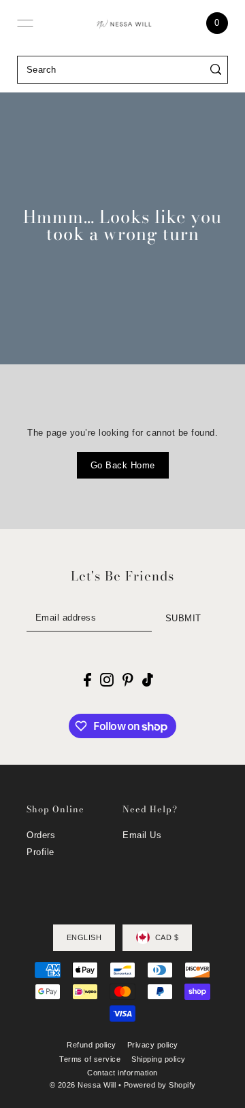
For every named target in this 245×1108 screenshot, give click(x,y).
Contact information (122, 1073)
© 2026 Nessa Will (83, 1085)
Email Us (141, 835)
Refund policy (91, 1045)
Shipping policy (158, 1059)
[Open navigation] (25, 23)
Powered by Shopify (160, 1085)
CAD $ (167, 937)
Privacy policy (152, 1045)
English (84, 937)
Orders (41, 835)
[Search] (215, 69)
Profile (40, 852)
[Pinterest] (127, 680)
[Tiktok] (147, 680)
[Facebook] (87, 680)
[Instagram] (107, 680)
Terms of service (89, 1059)
